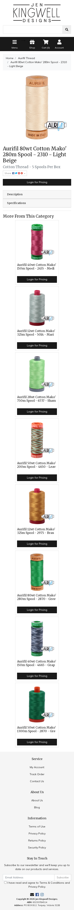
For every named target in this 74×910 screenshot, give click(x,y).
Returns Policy (37, 840)
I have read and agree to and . (38, 884)
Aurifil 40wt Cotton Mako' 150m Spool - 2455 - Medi (36, 266)
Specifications (16, 203)
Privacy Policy (37, 833)
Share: (8, 173)
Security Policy (37, 847)
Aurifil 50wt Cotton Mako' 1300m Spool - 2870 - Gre (36, 729)
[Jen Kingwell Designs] (37, 12)
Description (15, 194)
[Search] (66, 29)
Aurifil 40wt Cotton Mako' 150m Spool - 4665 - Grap (36, 663)
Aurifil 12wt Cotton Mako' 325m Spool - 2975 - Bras (36, 531)
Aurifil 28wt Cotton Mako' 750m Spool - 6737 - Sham (36, 398)
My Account (37, 767)
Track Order (37, 774)
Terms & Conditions (51, 882)
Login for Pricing (37, 182)
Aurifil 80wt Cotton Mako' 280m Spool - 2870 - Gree (36, 597)
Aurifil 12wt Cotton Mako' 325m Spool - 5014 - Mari (36, 332)
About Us (37, 800)
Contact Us (37, 781)
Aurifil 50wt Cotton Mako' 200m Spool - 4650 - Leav (36, 465)
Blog (37, 807)
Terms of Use (37, 826)
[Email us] (32, 894)
